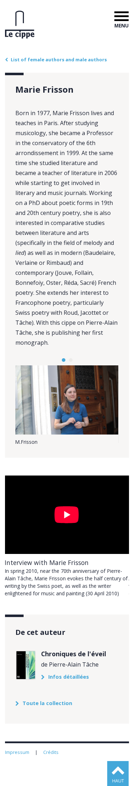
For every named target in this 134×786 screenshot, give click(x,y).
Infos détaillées (68, 676)
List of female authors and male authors (59, 59)
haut (118, 781)
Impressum (17, 752)
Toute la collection (47, 703)
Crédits (51, 752)
